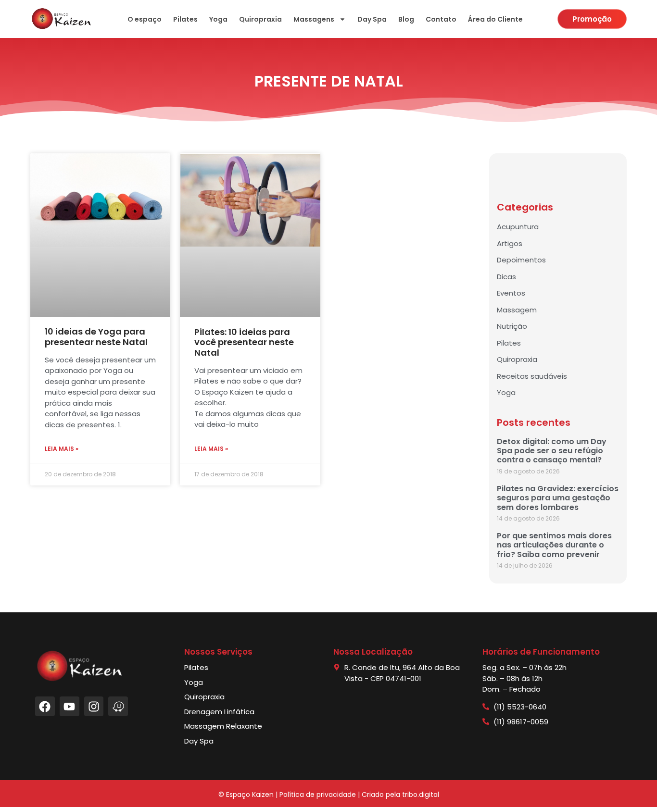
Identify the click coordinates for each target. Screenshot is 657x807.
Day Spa (372, 19)
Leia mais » (61, 449)
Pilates (185, 19)
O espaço (144, 19)
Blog (406, 19)
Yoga (218, 19)
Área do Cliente (495, 19)
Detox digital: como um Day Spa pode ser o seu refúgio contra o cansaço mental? (551, 450)
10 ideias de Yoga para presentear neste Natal (96, 336)
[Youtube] (69, 706)
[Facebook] (45, 706)
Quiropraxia (260, 19)
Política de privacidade (317, 794)
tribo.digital (420, 794)
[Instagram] (94, 706)
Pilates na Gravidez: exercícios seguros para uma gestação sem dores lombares (558, 497)
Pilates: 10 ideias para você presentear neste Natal (244, 342)
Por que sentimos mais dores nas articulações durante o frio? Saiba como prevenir (554, 544)
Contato (441, 19)
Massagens (313, 19)
